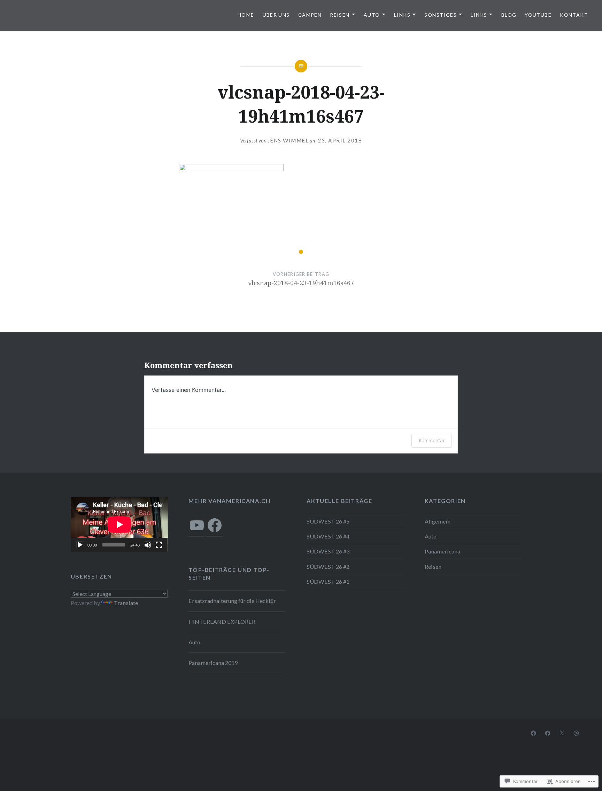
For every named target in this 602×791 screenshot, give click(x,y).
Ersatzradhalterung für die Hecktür (232, 600)
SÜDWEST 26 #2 (328, 566)
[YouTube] (196, 525)
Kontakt (574, 15)
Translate (126, 602)
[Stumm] (147, 544)
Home (246, 15)
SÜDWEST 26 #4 (328, 536)
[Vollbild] (158, 544)
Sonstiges (440, 15)
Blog (509, 15)
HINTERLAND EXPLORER (221, 621)
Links (402, 15)
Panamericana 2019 (213, 662)
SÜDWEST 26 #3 (328, 551)
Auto (372, 15)
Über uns (276, 15)
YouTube (538, 15)
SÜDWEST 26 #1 (328, 581)
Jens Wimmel (288, 140)
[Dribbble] (576, 732)
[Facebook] (214, 525)
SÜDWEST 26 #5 (328, 521)
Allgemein (437, 521)
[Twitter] (561, 732)
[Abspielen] (79, 544)
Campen (310, 15)
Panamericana (442, 551)
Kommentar (432, 440)
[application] (119, 524)
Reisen (339, 15)
